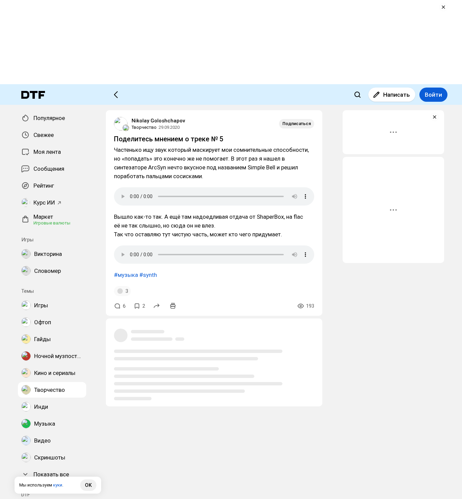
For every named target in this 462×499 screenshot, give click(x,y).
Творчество (144, 127)
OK (88, 485)
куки (57, 485)
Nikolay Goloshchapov (158, 121)
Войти (433, 94)
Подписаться (296, 123)
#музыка (126, 274)
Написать (396, 94)
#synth (148, 274)
